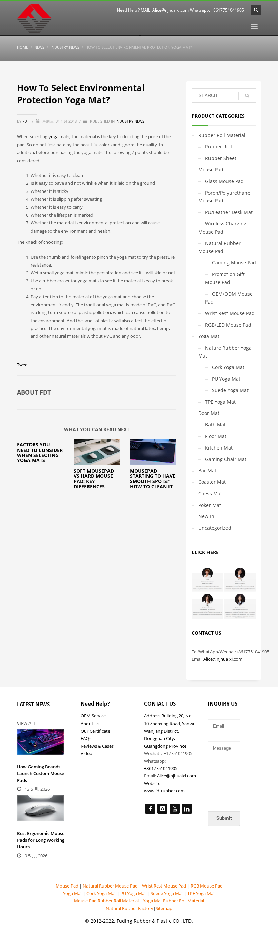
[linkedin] (187, 809)
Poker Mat (209, 505)
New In (206, 516)
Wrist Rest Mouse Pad (230, 313)
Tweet (23, 365)
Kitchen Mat (219, 447)
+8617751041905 (160, 768)
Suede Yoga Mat (230, 390)
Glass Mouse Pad (224, 181)
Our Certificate (95, 731)
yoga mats (59, 136)
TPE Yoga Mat (220, 402)
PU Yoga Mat (226, 379)
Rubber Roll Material (221, 135)
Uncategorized (214, 528)
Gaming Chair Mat (225, 459)
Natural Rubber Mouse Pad (219, 247)
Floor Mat (215, 436)
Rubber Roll (218, 146)
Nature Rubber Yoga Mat (225, 352)
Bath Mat (215, 424)
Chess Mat (210, 493)
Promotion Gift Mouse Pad (225, 278)
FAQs (86, 738)
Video (86, 753)
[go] (247, 96)
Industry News (130, 121)
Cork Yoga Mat (228, 367)
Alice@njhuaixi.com (170, 10)
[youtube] (175, 809)
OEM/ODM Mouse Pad (229, 298)
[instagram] (162, 809)
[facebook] (150, 809)
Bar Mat (207, 470)
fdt (26, 121)
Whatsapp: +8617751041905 (217, 10)
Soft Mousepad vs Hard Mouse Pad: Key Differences (94, 479)
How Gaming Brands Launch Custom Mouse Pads (40, 773)
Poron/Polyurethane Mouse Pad (224, 196)
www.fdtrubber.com (164, 791)
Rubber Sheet (220, 158)
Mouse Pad (210, 169)
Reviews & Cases (97, 746)
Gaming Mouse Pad (234, 262)
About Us (90, 723)
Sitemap (164, 908)
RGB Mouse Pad (206, 886)
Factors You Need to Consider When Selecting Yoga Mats (40, 452)
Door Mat (208, 413)
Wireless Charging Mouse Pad (222, 227)
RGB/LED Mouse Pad (228, 325)
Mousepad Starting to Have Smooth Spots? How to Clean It (152, 479)
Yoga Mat (208, 336)
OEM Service (93, 716)
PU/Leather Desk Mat (229, 212)
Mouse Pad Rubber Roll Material (107, 901)
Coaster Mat (212, 482)
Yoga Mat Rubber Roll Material (173, 901)
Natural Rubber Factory (129, 908)
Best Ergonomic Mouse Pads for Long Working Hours (40, 840)
